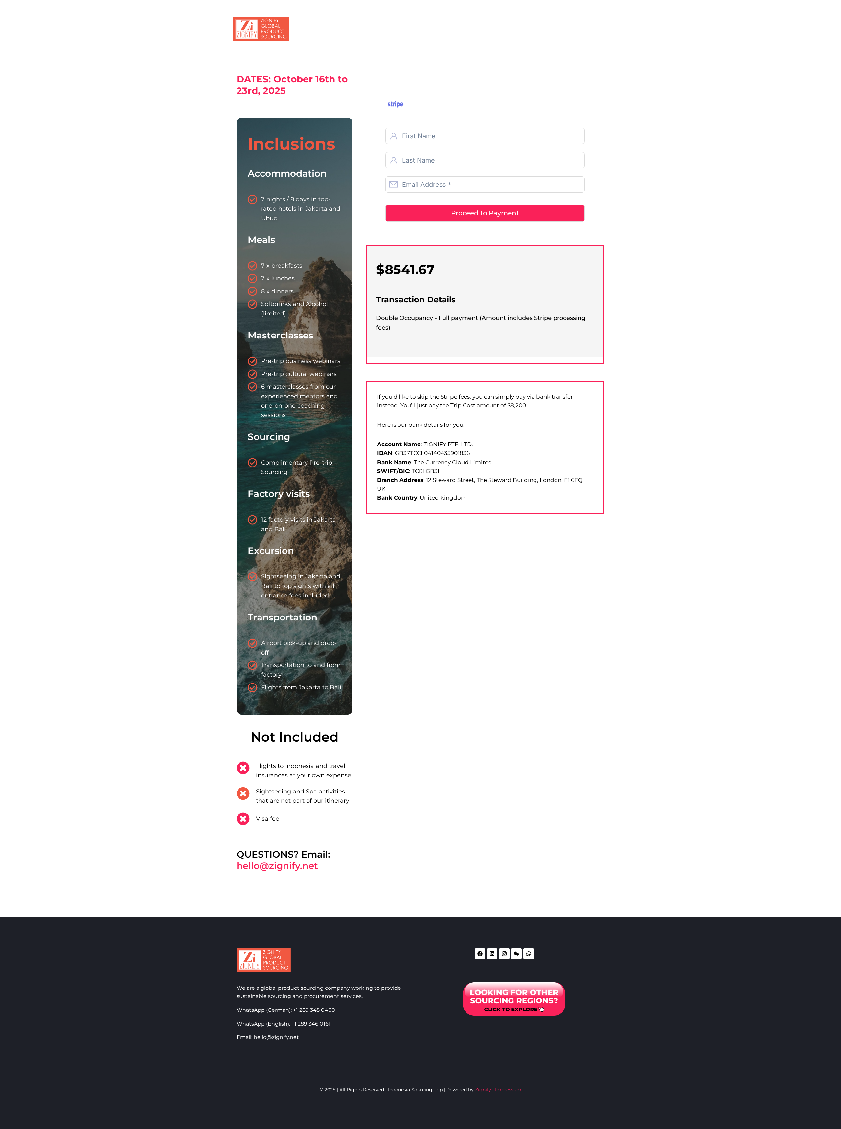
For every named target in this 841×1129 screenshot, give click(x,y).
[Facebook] (480, 953)
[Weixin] (516, 953)
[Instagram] (504, 953)
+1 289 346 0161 (310, 1024)
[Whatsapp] (528, 953)
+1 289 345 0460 (314, 1010)
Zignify (483, 1090)
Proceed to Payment (485, 213)
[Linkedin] (492, 953)
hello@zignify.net (277, 865)
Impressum (508, 1090)
